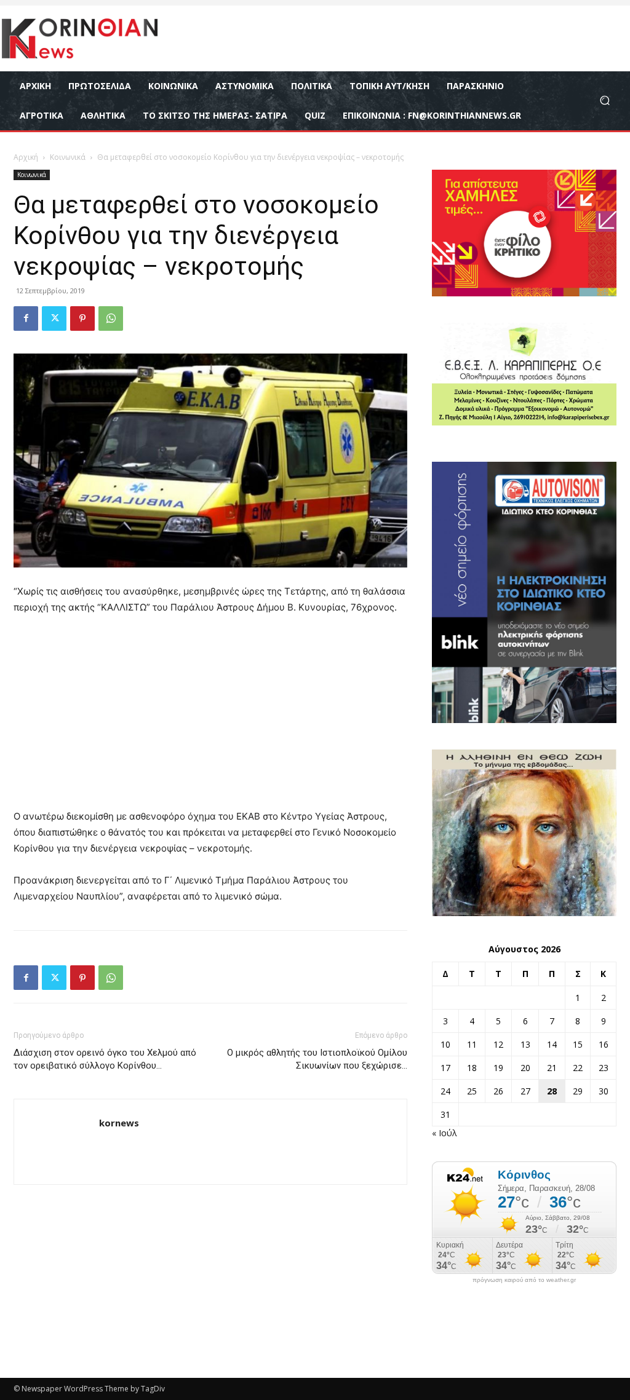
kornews (119, 1123)
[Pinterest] (82, 318)
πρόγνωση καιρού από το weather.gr (524, 1280)
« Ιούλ (444, 1133)
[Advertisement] (210, 717)
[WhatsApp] (110, 318)
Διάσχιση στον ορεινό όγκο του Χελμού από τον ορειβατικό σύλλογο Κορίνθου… (105, 1059)
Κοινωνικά (68, 157)
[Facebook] (26, 318)
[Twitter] (54, 318)
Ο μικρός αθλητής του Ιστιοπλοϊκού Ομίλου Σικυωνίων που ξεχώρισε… (317, 1059)
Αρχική (26, 157)
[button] (604, 100)
